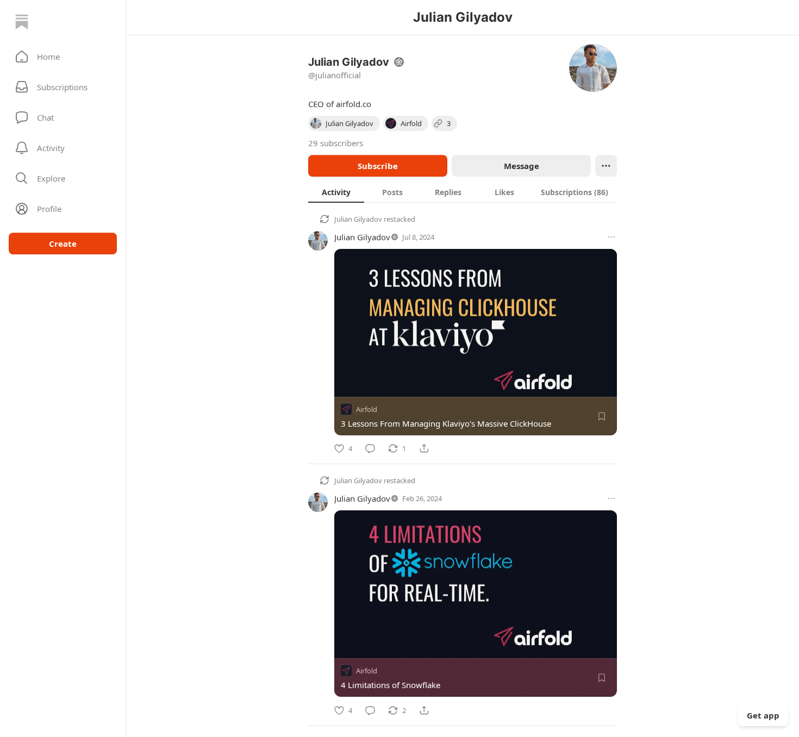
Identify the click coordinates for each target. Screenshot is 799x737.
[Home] (22, 22)
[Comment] (370, 448)
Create (63, 243)
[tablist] (462, 192)
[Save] (601, 416)
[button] (63, 56)
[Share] (424, 448)
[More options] (611, 237)
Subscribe (378, 165)
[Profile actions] (606, 166)
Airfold (366, 409)
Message (521, 165)
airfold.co (353, 103)
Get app (763, 715)
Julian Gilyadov (358, 219)
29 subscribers (335, 143)
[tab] (336, 192)
